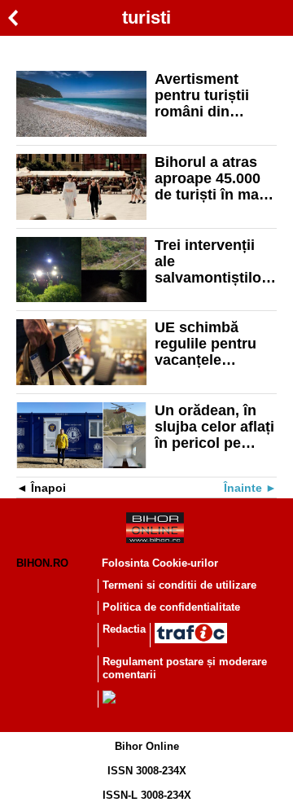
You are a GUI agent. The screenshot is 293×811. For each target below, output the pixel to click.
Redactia (124, 629)
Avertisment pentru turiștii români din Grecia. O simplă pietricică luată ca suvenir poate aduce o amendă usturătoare (212, 95)
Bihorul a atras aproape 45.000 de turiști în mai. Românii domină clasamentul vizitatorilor (212, 178)
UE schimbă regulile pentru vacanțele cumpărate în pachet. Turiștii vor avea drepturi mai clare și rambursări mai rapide (214, 343)
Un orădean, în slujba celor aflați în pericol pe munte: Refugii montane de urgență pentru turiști (214, 426)
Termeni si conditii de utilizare (179, 585)
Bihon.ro (42, 563)
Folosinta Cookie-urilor (160, 563)
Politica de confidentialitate (171, 607)
